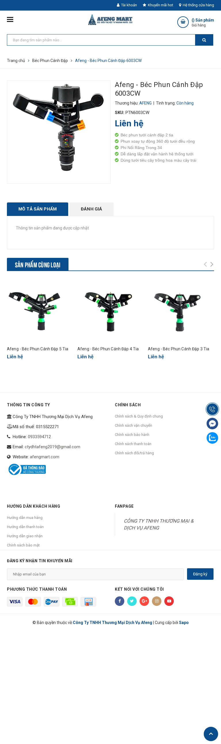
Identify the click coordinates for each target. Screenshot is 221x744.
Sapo (184, 622)
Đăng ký (200, 574)
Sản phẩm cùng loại (37, 264)
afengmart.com (44, 456)
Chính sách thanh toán (133, 444)
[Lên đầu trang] (211, 734)
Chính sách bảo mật (23, 545)
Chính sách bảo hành (132, 434)
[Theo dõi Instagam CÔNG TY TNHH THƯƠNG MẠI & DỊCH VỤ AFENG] (156, 601)
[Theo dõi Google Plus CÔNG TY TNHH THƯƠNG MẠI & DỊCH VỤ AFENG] (144, 601)
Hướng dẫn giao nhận (25, 536)
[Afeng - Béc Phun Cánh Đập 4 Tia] (110, 310)
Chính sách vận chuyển (133, 425)
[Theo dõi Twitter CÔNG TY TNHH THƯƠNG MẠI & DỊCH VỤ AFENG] (132, 601)
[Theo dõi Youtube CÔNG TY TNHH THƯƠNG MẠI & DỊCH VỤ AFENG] (169, 601)
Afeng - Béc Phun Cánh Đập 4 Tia (108, 349)
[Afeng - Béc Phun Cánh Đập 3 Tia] (181, 310)
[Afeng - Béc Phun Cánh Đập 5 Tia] (40, 310)
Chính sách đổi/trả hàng (134, 453)
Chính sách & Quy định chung (139, 416)
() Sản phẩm (203, 22)
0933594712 (39, 436)
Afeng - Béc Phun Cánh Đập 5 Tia (37, 349)
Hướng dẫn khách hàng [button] (33, 506)
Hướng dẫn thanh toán (25, 527)
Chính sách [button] (128, 405)
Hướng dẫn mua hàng (25, 517)
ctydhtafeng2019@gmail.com (52, 446)
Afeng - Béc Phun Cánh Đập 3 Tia (178, 349)
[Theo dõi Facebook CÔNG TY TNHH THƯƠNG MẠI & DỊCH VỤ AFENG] (119, 601)
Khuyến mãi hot (160, 5)
